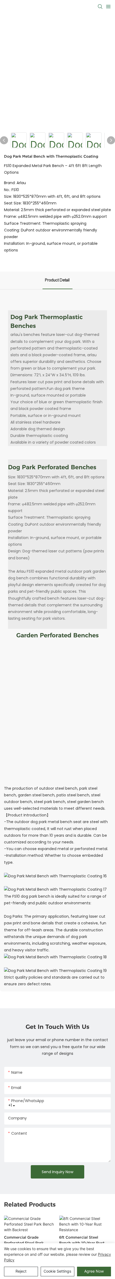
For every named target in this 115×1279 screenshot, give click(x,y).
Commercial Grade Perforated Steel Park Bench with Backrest (24, 1240)
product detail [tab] (57, 280)
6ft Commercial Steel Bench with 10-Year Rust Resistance (82, 1240)
